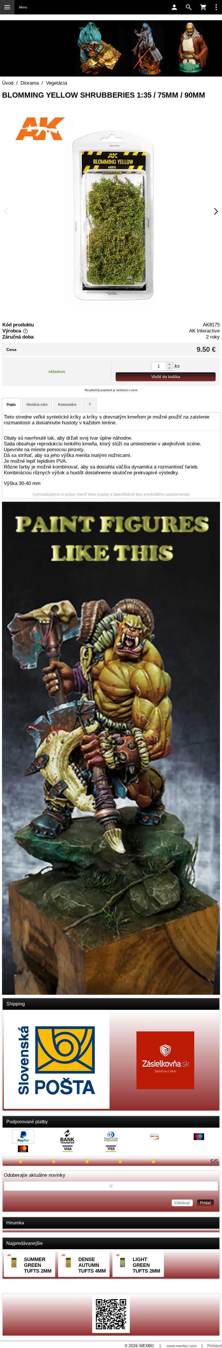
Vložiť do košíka (165, 376)
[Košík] (203, 7)
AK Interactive (204, 331)
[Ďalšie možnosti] (216, 7)
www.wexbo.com (181, 1345)
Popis (11, 405)
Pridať (205, 1202)
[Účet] (174, 7)
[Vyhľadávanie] (189, 7)
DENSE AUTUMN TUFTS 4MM (92, 1265)
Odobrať (182, 1202)
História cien (37, 405)
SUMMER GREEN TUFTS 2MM (37, 1265)
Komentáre (67, 405)
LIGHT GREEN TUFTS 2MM (146, 1265)
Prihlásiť (214, 1345)
